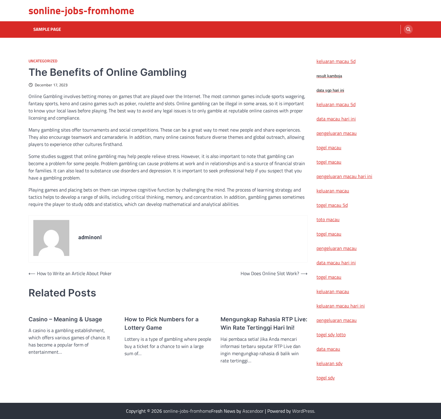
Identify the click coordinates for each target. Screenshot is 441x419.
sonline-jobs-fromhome (81, 10)
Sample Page (47, 29)
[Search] (408, 29)
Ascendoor (253, 411)
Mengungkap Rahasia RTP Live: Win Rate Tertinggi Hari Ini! (264, 323)
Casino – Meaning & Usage (65, 319)
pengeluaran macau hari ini (344, 176)
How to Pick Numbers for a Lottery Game (161, 323)
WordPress (303, 411)
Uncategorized (42, 61)
